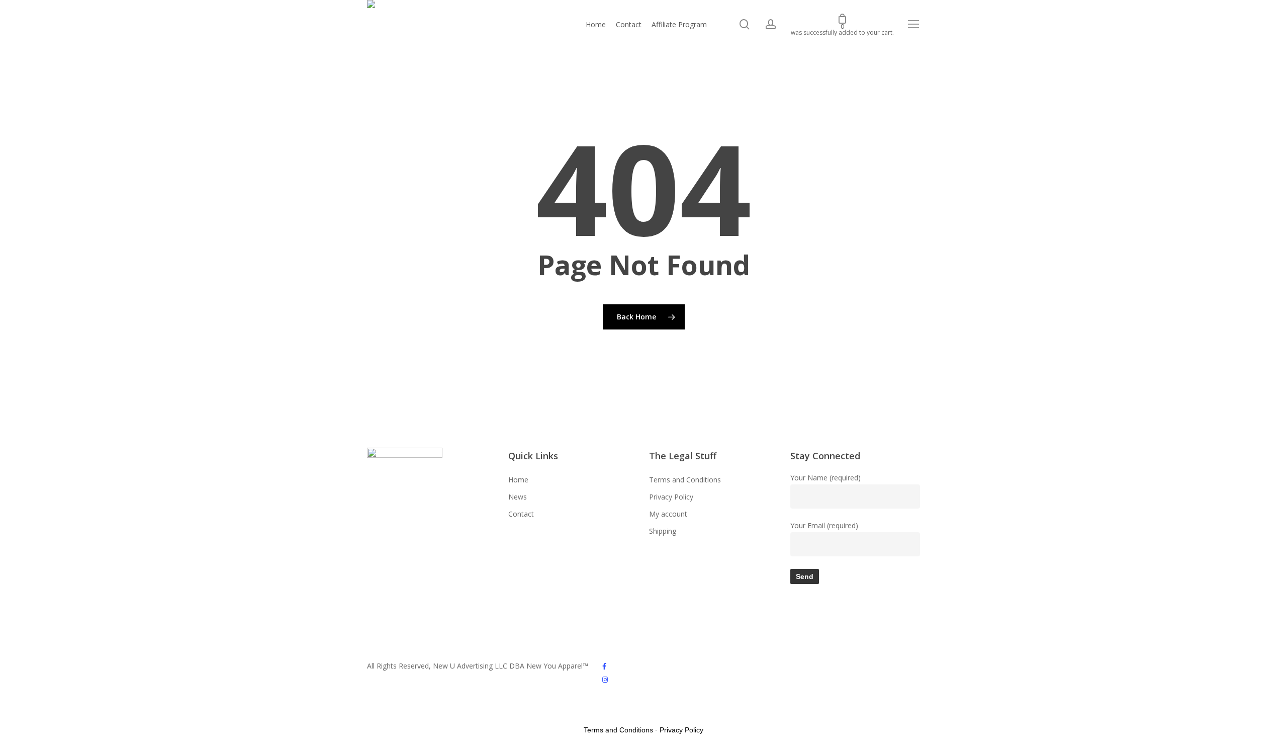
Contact (521, 514)
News (517, 497)
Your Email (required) (824, 525)
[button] (914, 24)
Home (518, 479)
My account (668, 514)
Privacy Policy (671, 497)
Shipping (662, 531)
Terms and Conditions (685, 479)
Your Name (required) (825, 477)
